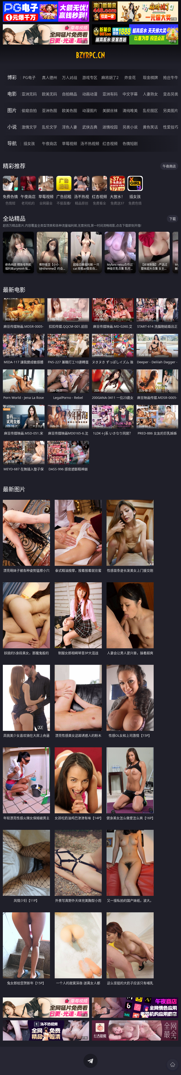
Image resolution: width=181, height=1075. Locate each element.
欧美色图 (69, 110)
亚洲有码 (110, 94)
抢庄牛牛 (170, 77)
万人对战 (69, 77)
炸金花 (130, 77)
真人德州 (49, 77)
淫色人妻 (69, 127)
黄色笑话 (150, 127)
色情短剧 (130, 143)
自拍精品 (69, 94)
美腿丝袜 (110, 110)
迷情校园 (110, 127)
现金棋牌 (150, 77)
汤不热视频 (89, 143)
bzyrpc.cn (90, 55)
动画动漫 (89, 94)
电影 (12, 94)
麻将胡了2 (110, 77)
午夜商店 (49, 143)
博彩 (12, 77)
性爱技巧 (170, 127)
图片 (12, 110)
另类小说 (130, 127)
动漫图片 (89, 110)
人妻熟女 (150, 94)
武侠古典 (89, 127)
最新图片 (14, 489)
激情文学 (29, 127)
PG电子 (29, 77)
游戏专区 (89, 77)
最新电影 (14, 290)
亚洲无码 (29, 94)
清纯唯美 (130, 110)
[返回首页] (172, 1064)
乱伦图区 (150, 110)
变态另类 (170, 94)
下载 (172, 218)
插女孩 (29, 143)
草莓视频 (69, 143)
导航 (12, 143)
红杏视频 (110, 143)
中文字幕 (130, 94)
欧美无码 (49, 94)
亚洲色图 (49, 110)
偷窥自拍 (29, 110)
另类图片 (170, 110)
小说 (12, 127)
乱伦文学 (49, 127)
